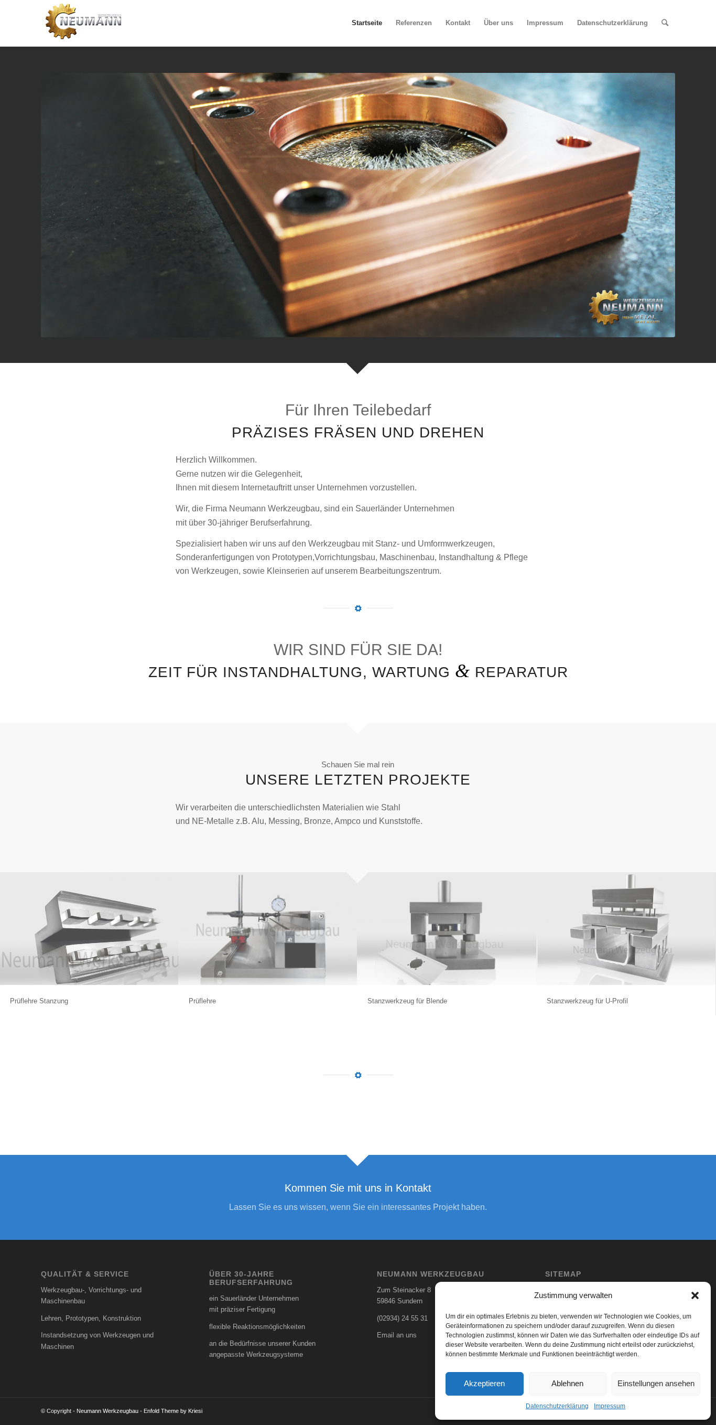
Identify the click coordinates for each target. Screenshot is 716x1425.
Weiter (651, 205)
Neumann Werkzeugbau (107, 1411)
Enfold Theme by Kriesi (173, 1411)
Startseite (367, 23)
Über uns (498, 23)
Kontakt (458, 23)
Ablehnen (567, 1383)
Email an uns (397, 1335)
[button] (695, 1295)
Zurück (64, 205)
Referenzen (414, 23)
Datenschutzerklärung (557, 1406)
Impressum (609, 1406)
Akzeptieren (484, 1383)
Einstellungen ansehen (656, 1383)
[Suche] (665, 23)
